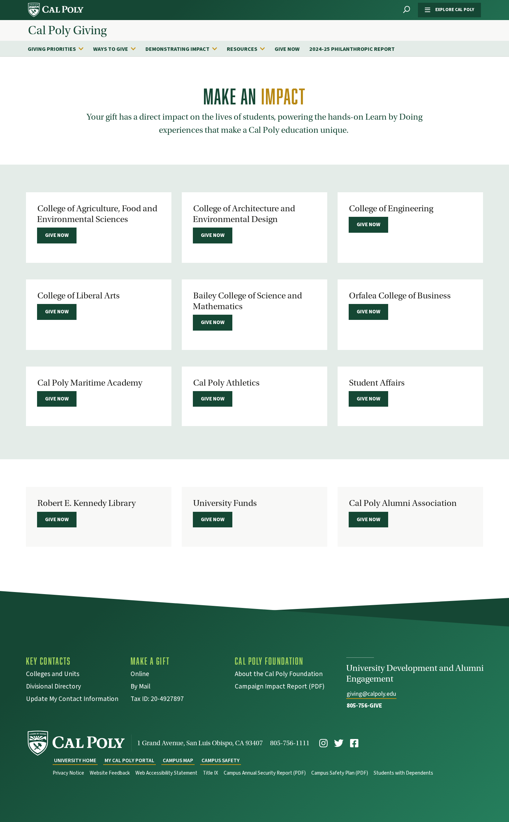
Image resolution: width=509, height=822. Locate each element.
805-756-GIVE (364, 705)
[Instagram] (323, 743)
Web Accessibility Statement (166, 773)
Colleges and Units (52, 675)
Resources (242, 49)
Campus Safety (221, 760)
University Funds (225, 503)
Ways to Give (110, 49)
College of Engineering (391, 208)
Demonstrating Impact (177, 49)
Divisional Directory (53, 687)
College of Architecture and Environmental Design (244, 213)
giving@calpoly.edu (371, 694)
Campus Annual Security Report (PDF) (265, 773)
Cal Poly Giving (67, 30)
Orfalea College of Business (400, 295)
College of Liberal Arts (78, 295)
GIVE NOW (287, 49)
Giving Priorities (52, 49)
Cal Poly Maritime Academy (89, 383)
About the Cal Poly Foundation (279, 675)
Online (140, 675)
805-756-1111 (290, 743)
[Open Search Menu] (406, 10)
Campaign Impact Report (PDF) (279, 687)
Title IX (210, 773)
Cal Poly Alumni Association (403, 503)
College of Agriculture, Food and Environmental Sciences (97, 213)
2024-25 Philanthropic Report (352, 49)
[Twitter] (339, 743)
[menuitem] (59, 49)
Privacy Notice (68, 773)
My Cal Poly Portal (129, 760)
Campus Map (178, 760)
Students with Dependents (403, 773)
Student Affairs (377, 383)
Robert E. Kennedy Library (86, 503)
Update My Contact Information (72, 700)
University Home (75, 760)
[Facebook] (354, 743)
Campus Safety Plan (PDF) (339, 773)
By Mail (140, 687)
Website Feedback (110, 773)
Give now (57, 235)
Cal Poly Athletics (226, 383)
